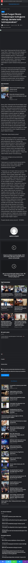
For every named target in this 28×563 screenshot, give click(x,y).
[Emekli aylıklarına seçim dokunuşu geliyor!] (5, 483)
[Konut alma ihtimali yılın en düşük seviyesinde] (5, 422)
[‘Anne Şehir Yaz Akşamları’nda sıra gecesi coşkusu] (5, 405)
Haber (8, 8)
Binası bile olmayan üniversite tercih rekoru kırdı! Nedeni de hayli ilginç (18, 96)
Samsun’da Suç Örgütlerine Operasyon (20, 294)
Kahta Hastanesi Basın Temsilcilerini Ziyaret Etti (7, 294)
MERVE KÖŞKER (6, 25)
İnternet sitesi (4, 364)
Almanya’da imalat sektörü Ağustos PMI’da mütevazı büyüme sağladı (12, 416)
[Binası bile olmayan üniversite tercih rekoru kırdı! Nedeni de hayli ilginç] (5, 95)
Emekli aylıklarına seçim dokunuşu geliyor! (16, 482)
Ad (2, 354)
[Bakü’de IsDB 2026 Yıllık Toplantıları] (7, 302)
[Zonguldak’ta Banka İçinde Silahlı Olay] (5, 387)
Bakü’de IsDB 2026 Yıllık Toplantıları (7, 307)
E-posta (3, 359)
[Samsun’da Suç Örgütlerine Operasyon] (21, 289)
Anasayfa (4, 8)
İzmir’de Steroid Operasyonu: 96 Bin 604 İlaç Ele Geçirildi (20, 308)
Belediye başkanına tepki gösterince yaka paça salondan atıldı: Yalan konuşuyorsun (6, 323)
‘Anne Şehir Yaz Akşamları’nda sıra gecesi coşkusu (17, 404)
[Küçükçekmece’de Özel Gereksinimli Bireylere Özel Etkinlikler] (5, 411)
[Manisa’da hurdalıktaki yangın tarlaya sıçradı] (5, 89)
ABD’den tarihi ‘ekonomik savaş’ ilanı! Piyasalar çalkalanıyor (18, 440)
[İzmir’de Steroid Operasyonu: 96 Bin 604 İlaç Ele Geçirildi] (21, 302)
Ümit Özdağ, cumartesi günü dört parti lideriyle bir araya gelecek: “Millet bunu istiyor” (20, 323)
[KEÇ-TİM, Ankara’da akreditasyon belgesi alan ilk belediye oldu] (5, 435)
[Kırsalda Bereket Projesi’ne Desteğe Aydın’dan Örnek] (5, 471)
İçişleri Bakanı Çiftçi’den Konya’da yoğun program (16, 392)
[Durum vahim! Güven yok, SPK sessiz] (5, 465)
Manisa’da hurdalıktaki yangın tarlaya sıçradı (12, 1)
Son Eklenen (14, 381)
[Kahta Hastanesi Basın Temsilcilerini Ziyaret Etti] (7, 289)
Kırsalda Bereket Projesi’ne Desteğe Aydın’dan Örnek (16, 470)
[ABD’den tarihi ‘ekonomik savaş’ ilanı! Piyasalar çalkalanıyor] (5, 441)
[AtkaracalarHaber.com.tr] (14, 4)
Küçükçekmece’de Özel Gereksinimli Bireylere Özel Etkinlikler (16, 411)
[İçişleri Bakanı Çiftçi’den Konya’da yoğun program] (5, 393)
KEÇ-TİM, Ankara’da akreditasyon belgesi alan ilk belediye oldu (17, 435)
